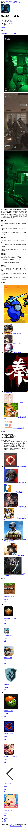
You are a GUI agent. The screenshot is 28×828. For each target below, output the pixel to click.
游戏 (4, 1)
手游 (5, 820)
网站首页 (6, 818)
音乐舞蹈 (18, 3)
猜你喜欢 (8, 33)
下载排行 (13, 33)
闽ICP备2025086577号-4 (16, 826)
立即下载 (3, 27)
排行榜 (16, 1)
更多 (5, 451)
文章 (7, 1)
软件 (12, 1)
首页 (2, 1)
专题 (10, 1)
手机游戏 (12, 3)
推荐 (4, 33)
